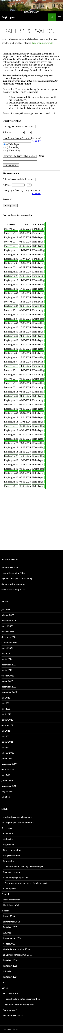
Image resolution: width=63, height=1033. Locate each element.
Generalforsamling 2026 (13, 573)
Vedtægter (8, 839)
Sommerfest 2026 (10, 567)
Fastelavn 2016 (10, 960)
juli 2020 (6, 747)
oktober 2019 (8, 769)
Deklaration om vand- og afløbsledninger (24, 866)
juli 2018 (6, 797)
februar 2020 (8, 752)
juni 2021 (6, 736)
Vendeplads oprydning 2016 (16, 949)
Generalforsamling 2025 (13, 589)
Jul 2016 (7, 932)
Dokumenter (8, 833)
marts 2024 (7, 659)
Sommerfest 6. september (14, 584)
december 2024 (9, 637)
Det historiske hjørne (13, 1015)
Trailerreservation (11, 899)
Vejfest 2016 (9, 943)
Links (4, 982)
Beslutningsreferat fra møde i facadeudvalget (26, 883)
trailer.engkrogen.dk (42, 42)
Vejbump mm (9, 888)
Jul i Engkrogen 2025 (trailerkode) (17, 822)
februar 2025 (8, 631)
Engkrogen (8, 17)
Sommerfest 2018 (11, 921)
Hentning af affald (11, 905)
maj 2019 (6, 775)
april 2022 (6, 714)
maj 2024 (6, 653)
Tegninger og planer (12, 872)
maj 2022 (6, 708)
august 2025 (7, 626)
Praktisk (5, 894)
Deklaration (8, 861)
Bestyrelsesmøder (11, 855)
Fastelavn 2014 (10, 976)
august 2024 (7, 648)
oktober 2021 (8, 725)
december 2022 (9, 686)
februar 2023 (8, 675)
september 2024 (9, 642)
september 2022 (9, 692)
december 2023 (9, 664)
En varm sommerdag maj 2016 (17, 954)
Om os (5, 987)
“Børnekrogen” (10, 1010)
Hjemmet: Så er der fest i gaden (19, 1004)
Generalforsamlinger (13, 850)
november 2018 (9, 786)
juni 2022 (6, 703)
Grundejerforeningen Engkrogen (17, 817)
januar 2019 (7, 780)
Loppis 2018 (9, 916)
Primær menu (59, 17)
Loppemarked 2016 (12, 938)
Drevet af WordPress (10, 1029)
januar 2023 (7, 681)
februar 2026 (8, 615)
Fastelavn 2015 (10, 965)
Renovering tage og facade (15, 877)
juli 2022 (6, 697)
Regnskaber (8, 844)
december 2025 (9, 620)
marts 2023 (7, 670)
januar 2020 (7, 758)
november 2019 (9, 764)
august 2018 (7, 791)
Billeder (5, 910)
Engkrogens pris (10, 993)
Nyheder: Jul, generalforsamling (17, 578)
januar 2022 (7, 719)
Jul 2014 (7, 971)
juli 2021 (6, 730)
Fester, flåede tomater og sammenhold (23, 998)
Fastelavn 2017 (10, 927)
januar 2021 (7, 741)
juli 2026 (6, 609)
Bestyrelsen (7, 828)
